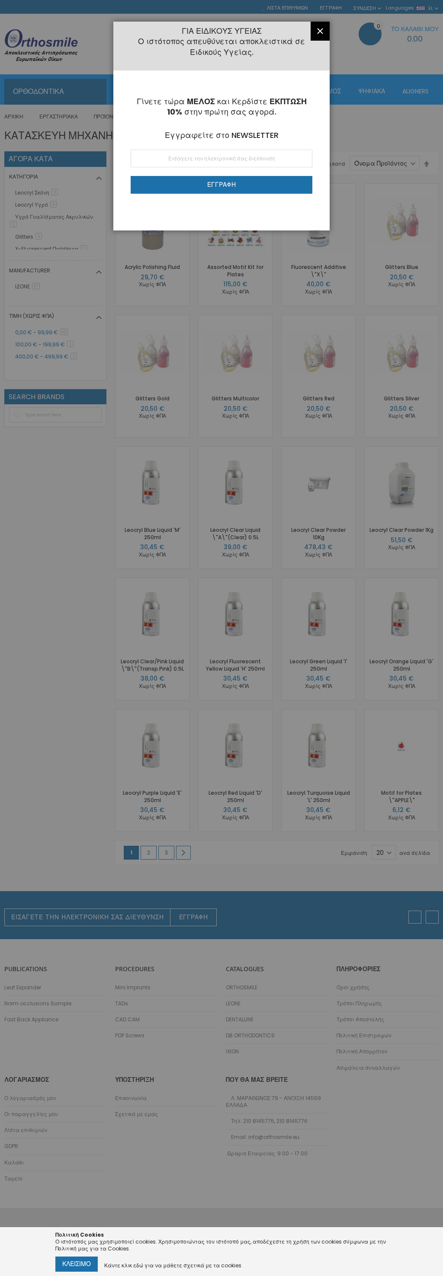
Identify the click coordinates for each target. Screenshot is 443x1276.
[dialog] (221, 638)
